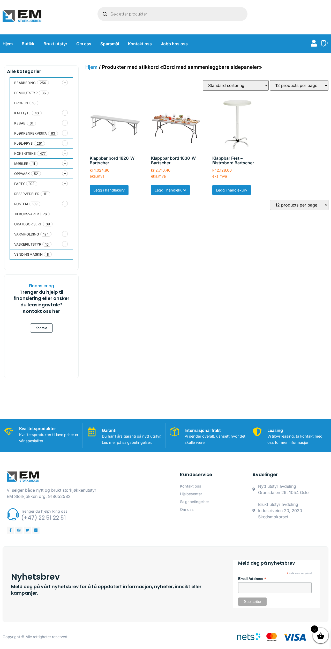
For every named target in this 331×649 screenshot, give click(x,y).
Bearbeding (25, 83)
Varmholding (26, 234)
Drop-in (21, 103)
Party (19, 184)
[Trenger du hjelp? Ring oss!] (13, 514)
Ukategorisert (28, 224)
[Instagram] (18, 530)
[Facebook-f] (10, 530)
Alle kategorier (24, 71)
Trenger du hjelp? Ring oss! (45, 511)
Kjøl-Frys (23, 143)
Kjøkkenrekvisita (30, 133)
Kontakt (41, 328)
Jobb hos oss (174, 43)
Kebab (20, 123)
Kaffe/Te (22, 113)
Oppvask (22, 174)
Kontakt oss (140, 43)
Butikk (28, 43)
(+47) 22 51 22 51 (43, 517)
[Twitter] (27, 530)
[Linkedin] (36, 530)
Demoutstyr (25, 93)
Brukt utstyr (55, 43)
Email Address (252, 578)
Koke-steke (25, 153)
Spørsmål (109, 43)
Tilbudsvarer (26, 214)
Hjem (8, 43)
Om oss (83, 43)
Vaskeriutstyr (27, 244)
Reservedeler (26, 194)
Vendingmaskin (28, 254)
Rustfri (21, 204)
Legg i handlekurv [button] (109, 190)
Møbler (21, 163)
